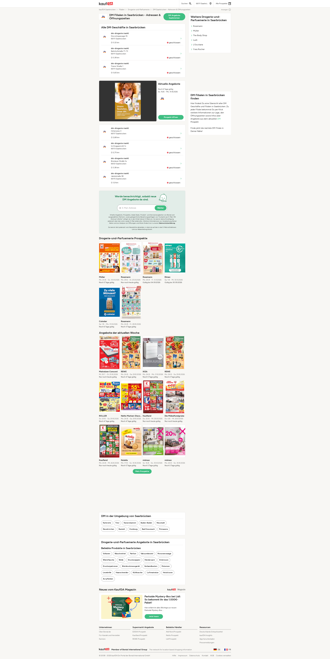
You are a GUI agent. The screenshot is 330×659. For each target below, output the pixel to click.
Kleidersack (150, 560)
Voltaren (106, 554)
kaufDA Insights (206, 635)
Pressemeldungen (207, 642)
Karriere (102, 639)
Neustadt (161, 523)
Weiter (160, 208)
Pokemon (166, 566)
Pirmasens (163, 529)
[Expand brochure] (127, 101)
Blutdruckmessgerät (131, 566)
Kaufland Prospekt (140, 635)
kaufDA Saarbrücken (107, 10)
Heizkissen (168, 572)
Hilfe (174, 655)
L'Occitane (198, 44)
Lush (195, 40)
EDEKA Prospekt (139, 632)
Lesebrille (107, 572)
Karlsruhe (107, 523)
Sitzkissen (163, 560)
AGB (212, 655)
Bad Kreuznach (148, 529)
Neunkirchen (108, 529)
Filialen (122, 10)
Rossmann (198, 26)
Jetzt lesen (154, 616)
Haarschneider (122, 572)
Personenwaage (164, 554)
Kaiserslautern (130, 523)
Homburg (133, 529)
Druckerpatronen (110, 566)
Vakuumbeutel (147, 554)
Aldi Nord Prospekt (173, 632)
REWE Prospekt (139, 639)
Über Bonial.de (105, 632)
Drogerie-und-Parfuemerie (139, 10)
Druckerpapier (134, 560)
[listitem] (109, 263)
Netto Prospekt (172, 635)
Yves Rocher (199, 49)
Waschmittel (120, 554)
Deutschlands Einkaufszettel (211, 632)
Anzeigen (224, 10)
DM (219, 119)
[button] (142, 101)
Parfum (133, 554)
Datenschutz (194, 655)
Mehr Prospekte (142, 471)
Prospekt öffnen (171, 117)
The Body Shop (200, 35)
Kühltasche (138, 572)
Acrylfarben (108, 579)
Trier (117, 523)
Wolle (121, 560)
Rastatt (122, 529)
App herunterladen (207, 639)
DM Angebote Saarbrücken (174, 16)
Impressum (182, 655)
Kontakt (205, 655)
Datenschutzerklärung (167, 223)
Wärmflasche (108, 560)
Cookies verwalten (223, 655)
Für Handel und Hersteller (109, 635)
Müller (196, 30)
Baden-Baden (146, 523)
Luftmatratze (153, 572)
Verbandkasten (150, 566)
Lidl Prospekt (171, 639)
